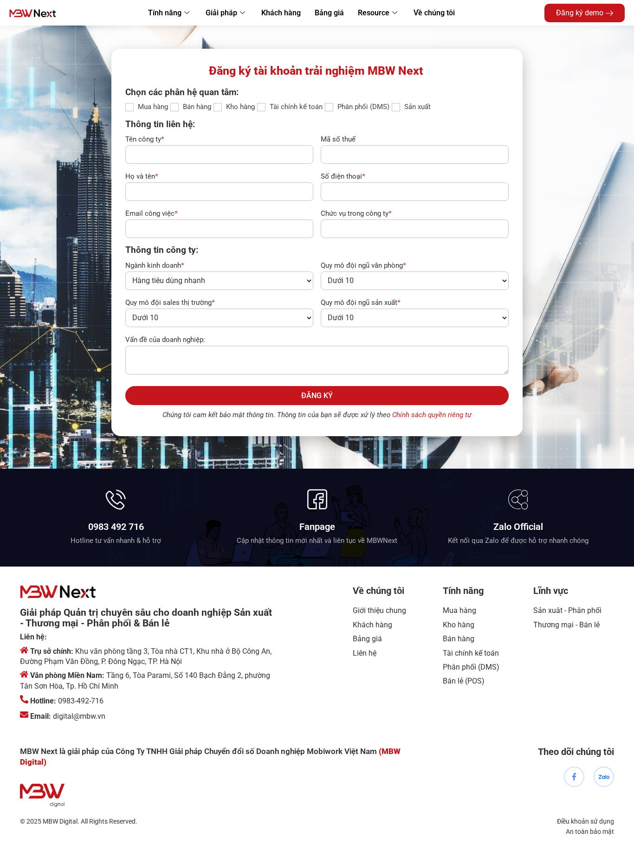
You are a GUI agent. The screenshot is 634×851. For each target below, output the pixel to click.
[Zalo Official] (518, 499)
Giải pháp (221, 12)
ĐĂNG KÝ (317, 395)
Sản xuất (416, 107)
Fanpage (317, 526)
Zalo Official (518, 526)
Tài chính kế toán (295, 107)
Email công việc (151, 213)
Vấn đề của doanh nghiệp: (165, 339)
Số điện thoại (343, 176)
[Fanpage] (317, 499)
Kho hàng (239, 107)
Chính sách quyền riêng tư (432, 415)
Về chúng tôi (434, 12)
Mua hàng (152, 107)
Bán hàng (196, 107)
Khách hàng (281, 12)
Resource (373, 12)
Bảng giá (329, 12)
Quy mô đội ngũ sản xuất (361, 302)
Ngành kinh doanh (154, 265)
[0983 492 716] (116, 499)
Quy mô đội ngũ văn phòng (363, 265)
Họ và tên (141, 176)
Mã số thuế (338, 139)
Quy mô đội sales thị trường (170, 302)
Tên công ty (144, 139)
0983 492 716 (116, 526)
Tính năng (164, 12)
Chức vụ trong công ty (356, 213)
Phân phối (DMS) (362, 107)
